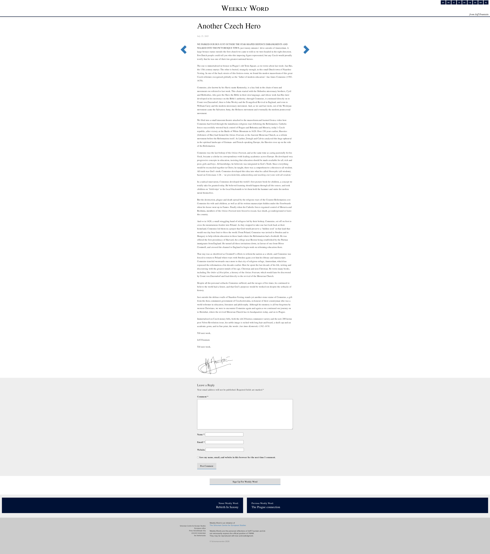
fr (449, 3)
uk (470, 3)
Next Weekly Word (182, 39)
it (454, 3)
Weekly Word (245, 8)
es (475, 3)
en (443, 3)
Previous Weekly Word (307, 39)
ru (464, 3)
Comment (202, 396)
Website (201, 449)
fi (459, 3)
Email (201, 442)
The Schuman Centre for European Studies (228, 525)
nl (486, 3)
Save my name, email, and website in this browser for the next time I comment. (237, 457)
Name (201, 434)
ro (481, 3)
